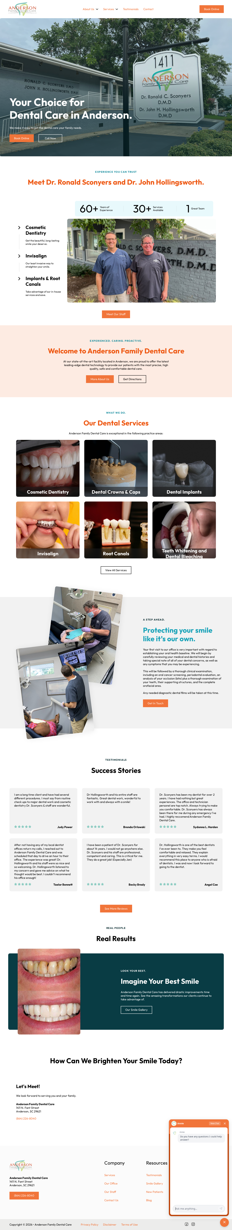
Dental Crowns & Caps (116, 492)
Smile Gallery (154, 1183)
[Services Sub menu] (116, 9)
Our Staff (110, 1192)
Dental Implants (184, 492)
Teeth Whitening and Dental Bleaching (184, 553)
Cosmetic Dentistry (36, 230)
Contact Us (111, 1200)
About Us (88, 9)
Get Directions (132, 379)
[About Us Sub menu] (97, 9)
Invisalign (36, 256)
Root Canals (116, 554)
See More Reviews (116, 908)
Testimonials (131, 9)
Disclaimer (109, 1224)
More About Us (100, 379)
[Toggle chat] (224, 1222)
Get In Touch (156, 703)
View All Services (116, 570)
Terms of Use (129, 1224)
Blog (149, 1200)
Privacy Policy (89, 1224)
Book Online (211, 9)
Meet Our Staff (116, 314)
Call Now (50, 138)
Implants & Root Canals (43, 281)
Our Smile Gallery (136, 1010)
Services (108, 9)
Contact (148, 9)
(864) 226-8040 (26, 1118)
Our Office (111, 1183)
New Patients (154, 1192)
